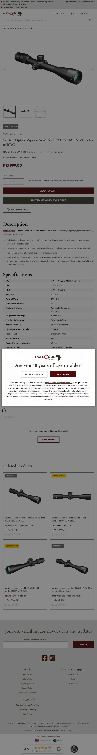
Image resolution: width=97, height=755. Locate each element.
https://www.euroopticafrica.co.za (58, 383)
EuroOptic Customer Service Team (59, 396)
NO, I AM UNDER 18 (34, 374)
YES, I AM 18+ (63, 374)
